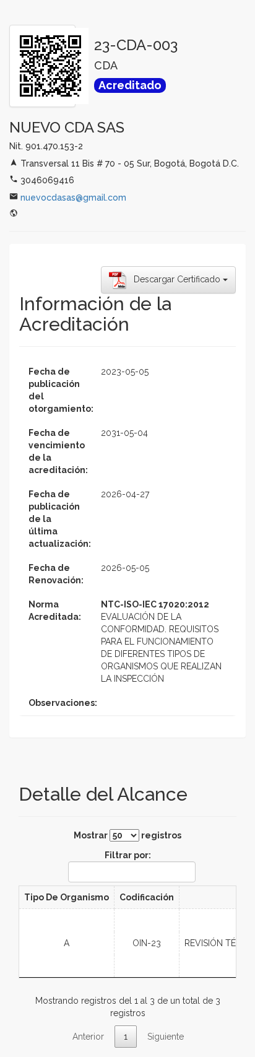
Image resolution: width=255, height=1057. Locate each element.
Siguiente (165, 1037)
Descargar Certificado (174, 279)
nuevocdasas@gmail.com (73, 197)
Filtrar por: (128, 855)
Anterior (88, 1037)
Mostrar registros (127, 835)
